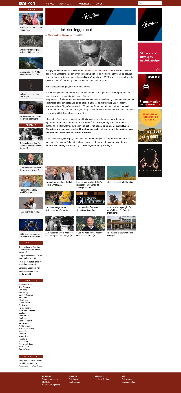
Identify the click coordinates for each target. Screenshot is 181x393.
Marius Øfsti (23, 336)
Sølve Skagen (24, 346)
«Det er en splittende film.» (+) (120, 182)
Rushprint (28, 3)
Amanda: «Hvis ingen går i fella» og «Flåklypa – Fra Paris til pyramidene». (120, 210)
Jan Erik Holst (24, 315)
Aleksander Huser (25, 284)
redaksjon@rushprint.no (51, 385)
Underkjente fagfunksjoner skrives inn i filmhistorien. (30, 51)
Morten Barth (24, 331)
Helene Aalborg (25, 308)
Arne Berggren (24, 287)
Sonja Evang (23, 341)
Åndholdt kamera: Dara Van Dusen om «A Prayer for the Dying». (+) (30, 145)
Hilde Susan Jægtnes (27, 310)
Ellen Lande (23, 297)
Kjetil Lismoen (24, 326)
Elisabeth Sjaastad (26, 295)
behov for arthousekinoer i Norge (99, 70)
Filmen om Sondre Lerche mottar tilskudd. (28, 272)
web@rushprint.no (128, 382)
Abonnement (66, 3)
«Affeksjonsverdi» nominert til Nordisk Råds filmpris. (30, 117)
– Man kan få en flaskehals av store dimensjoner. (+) (88, 208)
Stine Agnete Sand (26, 344)
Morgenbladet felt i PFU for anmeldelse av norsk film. (30, 73)
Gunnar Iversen (24, 303)
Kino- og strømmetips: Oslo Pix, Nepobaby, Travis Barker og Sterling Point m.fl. (89, 185)
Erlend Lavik (23, 300)
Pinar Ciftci (23, 339)
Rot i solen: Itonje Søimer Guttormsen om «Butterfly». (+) (58, 208)
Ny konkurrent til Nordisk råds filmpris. (29, 95)
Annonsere (85, 3)
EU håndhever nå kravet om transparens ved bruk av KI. (30, 235)
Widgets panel (27, 363)
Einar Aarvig (23, 292)
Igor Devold (23, 313)
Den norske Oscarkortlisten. (29, 268)
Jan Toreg (22, 318)
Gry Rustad (23, 305)
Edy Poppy (23, 290)
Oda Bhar (22, 334)
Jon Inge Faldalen (25, 321)
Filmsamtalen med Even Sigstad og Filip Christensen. (58, 183)
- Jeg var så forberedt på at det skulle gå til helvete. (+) (30, 257)
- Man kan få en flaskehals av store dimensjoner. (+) (30, 263)
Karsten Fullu (24, 323)
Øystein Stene (24, 349)
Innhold (49, 3)
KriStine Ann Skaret (26, 328)
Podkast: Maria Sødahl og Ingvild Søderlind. (29, 191)
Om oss (100, 3)
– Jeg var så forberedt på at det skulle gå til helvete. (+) (30, 169)
